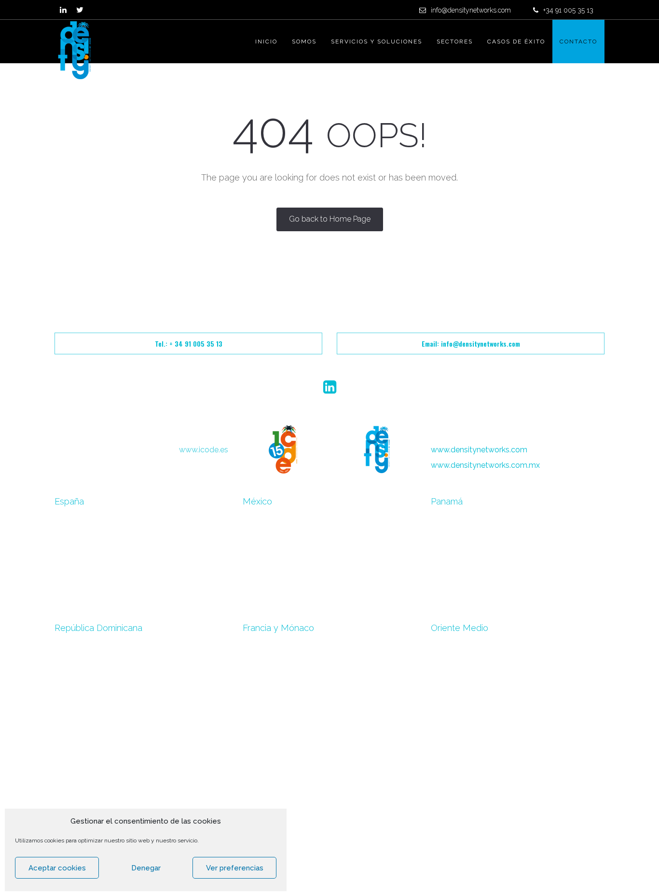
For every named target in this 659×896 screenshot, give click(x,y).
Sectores (455, 41)
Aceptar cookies (57, 868)
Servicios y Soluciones (376, 41)
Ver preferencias (234, 868)
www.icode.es (203, 449)
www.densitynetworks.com (479, 449)
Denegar (146, 868)
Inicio (266, 41)
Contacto (578, 41)
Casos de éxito (516, 41)
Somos (304, 41)
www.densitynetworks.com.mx (485, 465)
